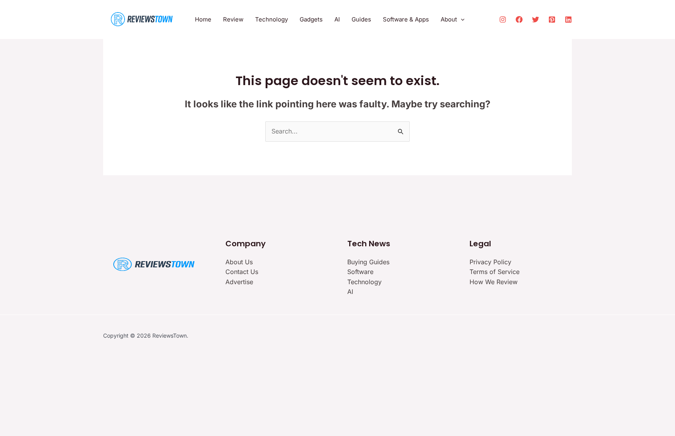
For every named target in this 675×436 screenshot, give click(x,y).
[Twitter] (535, 19)
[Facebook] (519, 19)
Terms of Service (495, 272)
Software (360, 272)
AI (350, 291)
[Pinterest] (551, 19)
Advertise (239, 282)
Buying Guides (368, 262)
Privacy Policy (490, 262)
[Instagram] (502, 19)
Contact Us (241, 272)
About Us (239, 262)
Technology (364, 282)
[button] (460, 19)
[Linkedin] (568, 19)
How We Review (494, 282)
